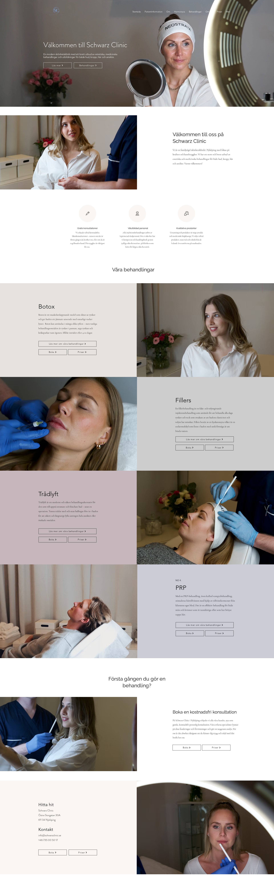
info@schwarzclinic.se (49, 835)
